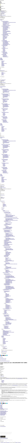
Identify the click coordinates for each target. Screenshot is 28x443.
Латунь (4, 47)
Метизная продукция (2, 414)
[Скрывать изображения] (0, 7)
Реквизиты (3, 64)
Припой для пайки (4, 54)
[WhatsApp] (5, 355)
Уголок (4, 39)
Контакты (3, 131)
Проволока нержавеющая (6, 43)
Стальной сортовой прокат (5, 34)
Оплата (1, 58)
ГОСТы (2, 127)
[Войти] (0, 68)
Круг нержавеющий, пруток (6, 41)
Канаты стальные (5, 52)
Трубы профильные (5, 28)
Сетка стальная (5, 53)
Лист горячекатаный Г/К (6, 21)
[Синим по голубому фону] (0, 5)
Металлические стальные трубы (4, 411)
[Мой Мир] (2, 355)
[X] (3, 355)
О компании (3, 126)
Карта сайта (1, 408)
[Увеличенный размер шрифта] (0, 2)
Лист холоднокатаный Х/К (6, 23)
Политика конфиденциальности (4, 438)
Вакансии (3, 129)
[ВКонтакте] (0, 355)
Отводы (4, 49)
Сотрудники (3, 65)
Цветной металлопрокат (3, 413)
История (3, 61)
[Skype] (6, 355)
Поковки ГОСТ (5, 38)
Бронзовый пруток (5, 45)
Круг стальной (4, 37)
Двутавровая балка (5, 36)
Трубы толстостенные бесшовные (7, 33)
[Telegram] (7, 355)
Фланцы (4, 51)
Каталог (1, 405)
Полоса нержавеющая (5, 42)
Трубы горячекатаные (5, 26)
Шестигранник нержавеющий (6, 44)
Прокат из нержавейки (3, 412)
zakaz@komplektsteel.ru (3, 82)
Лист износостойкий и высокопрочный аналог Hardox (9, 22)
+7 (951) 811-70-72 (3, 12)
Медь (3, 46)
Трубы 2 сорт (4, 30)
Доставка (3, 382)
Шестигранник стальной (6, 35)
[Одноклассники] (1, 355)
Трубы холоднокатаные (5, 27)
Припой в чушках (5, 55)
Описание (3, 380)
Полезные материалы (4, 63)
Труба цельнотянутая (5, 29)
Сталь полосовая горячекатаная (6, 25)
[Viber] (4, 355)
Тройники (4, 50)
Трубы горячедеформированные (7, 31)
